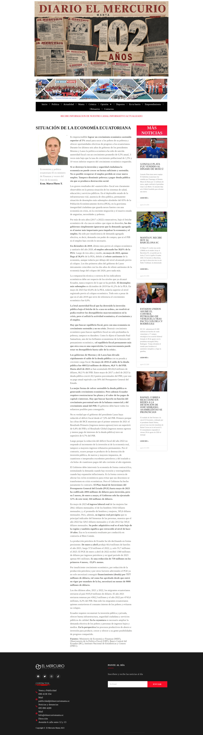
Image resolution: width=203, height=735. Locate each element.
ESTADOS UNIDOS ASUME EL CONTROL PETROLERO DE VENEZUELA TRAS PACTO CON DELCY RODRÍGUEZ (151, 316)
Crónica (92, 104)
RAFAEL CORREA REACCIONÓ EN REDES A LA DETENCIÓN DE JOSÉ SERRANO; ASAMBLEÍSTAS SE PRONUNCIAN (151, 405)
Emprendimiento (153, 104)
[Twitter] (44, 676)
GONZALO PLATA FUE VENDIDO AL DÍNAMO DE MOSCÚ (152, 166)
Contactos (109, 109)
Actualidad (68, 104)
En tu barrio (135, 104)
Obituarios (95, 109)
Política (55, 104)
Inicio (44, 104)
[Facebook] (38, 676)
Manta (81, 104)
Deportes (120, 104)
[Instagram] (51, 676)
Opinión (104, 104)
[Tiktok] (58, 676)
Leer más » (144, 198)
